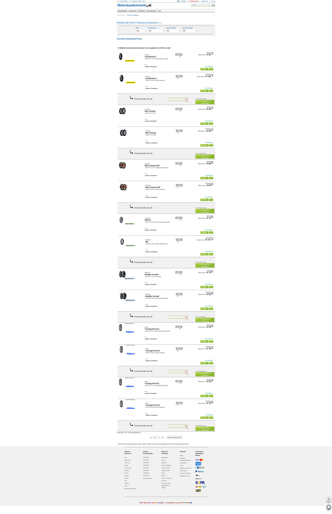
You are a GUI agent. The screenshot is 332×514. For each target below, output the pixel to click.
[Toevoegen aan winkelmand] (211, 69)
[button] (329, 499)
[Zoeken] (213, 5)
